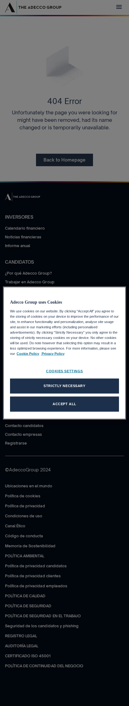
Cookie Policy (28, 353)
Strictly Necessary (64, 386)
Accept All (64, 404)
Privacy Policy (52, 353)
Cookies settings (64, 371)
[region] (64, 353)
